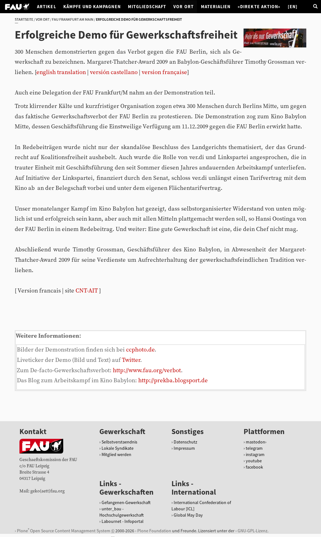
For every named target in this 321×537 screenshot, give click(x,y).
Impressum (184, 448)
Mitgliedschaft (147, 6)
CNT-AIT (87, 290)
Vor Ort (183, 6)
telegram (254, 448)
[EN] (292, 6)
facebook (254, 467)
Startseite (24, 19)
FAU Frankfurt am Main (72, 19)
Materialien (216, 6)
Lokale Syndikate (118, 448)
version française (164, 72)
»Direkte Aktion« (259, 6)
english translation (61, 72)
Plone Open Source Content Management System (63, 531)
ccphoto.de (140, 349)
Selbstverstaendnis (119, 442)
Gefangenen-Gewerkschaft (126, 502)
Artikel (46, 6)
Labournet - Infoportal (123, 521)
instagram (255, 454)
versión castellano (114, 72)
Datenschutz (185, 442)
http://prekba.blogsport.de (173, 380)
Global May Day (188, 515)
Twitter (131, 360)
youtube (254, 461)
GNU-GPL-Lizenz (252, 531)
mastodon (255, 442)
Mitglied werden (116, 454)
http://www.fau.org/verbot (147, 370)
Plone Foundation (154, 531)
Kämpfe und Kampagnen (92, 6)
